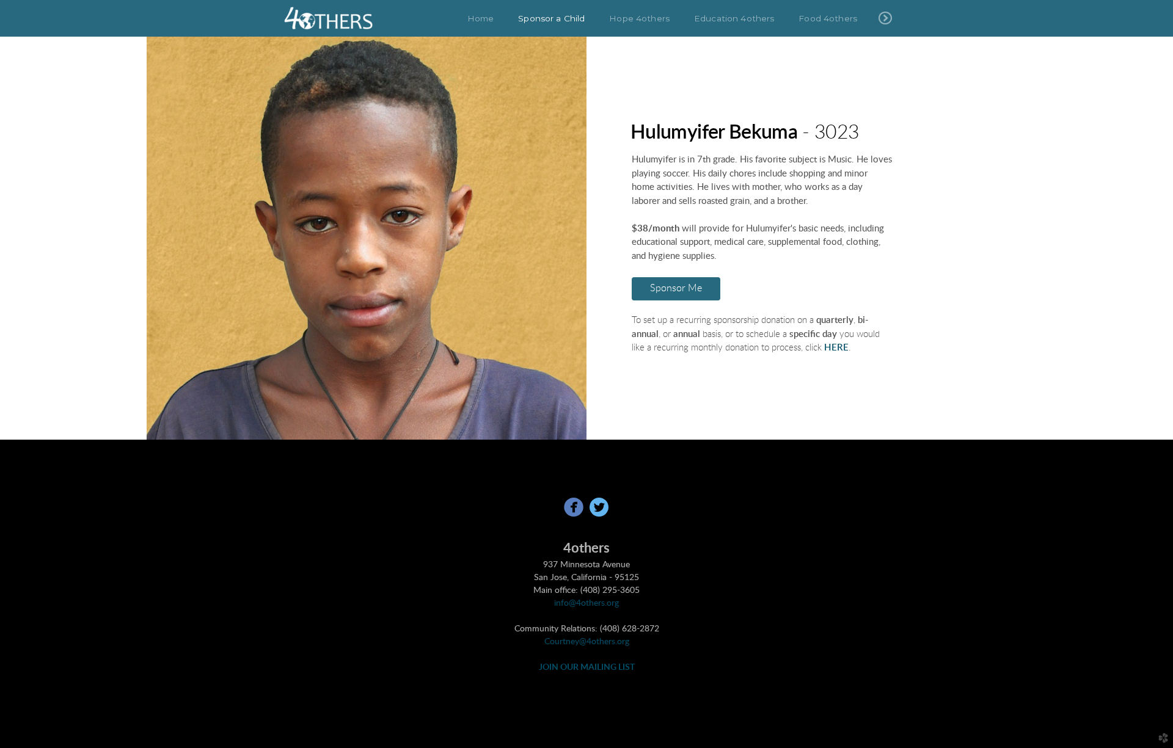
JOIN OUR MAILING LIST (587, 667)
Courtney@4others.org (586, 641)
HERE (836, 347)
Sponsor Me (676, 288)
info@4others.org (586, 603)
